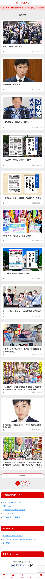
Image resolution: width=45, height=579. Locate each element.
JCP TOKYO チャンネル (12, 502)
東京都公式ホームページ (12, 536)
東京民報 (6, 543)
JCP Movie (7, 506)
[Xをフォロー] (16, 565)
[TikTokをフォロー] (32, 565)
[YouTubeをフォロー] (28, 565)
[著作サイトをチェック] (13, 565)
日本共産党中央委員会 (11, 517)
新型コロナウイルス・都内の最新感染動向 (19, 539)
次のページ (22, 475)
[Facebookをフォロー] (20, 565)
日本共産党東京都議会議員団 (14, 510)
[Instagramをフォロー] (24, 565)
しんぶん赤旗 (8, 513)
